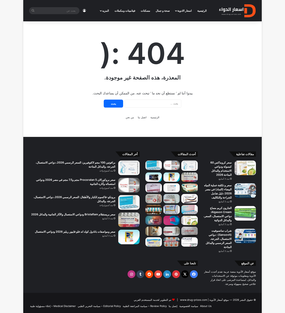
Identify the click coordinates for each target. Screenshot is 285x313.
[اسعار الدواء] (237, 10)
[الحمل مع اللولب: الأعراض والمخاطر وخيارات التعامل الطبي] (171, 220)
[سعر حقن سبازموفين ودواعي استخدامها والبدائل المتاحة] (153, 231)
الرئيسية (202, 10)
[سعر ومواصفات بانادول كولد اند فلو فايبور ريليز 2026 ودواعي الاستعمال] (171, 177)
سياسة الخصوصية (188, 306)
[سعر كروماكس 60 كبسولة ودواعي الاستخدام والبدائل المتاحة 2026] (245, 168)
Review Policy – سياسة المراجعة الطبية (145, 306)
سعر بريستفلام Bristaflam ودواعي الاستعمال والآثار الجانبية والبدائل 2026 (73, 214)
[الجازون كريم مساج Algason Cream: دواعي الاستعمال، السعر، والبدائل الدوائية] (245, 213)
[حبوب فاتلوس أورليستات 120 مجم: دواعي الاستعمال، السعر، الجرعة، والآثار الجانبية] (171, 209)
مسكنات (145, 10)
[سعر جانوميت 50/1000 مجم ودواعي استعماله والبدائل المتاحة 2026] (171, 231)
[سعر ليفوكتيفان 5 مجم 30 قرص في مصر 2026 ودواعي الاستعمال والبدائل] (189, 231)
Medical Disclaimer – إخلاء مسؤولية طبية (53, 306)
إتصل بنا (173, 306)
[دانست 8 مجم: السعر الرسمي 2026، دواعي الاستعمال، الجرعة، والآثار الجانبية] (153, 242)
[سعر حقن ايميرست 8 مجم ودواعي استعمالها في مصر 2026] (189, 242)
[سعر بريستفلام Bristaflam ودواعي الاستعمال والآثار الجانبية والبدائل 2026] (189, 177)
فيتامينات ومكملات (125, 10)
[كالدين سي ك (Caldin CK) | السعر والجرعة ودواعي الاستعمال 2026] (189, 209)
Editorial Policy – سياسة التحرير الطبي (99, 306)
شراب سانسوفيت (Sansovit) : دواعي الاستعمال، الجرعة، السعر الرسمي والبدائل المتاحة (219, 239)
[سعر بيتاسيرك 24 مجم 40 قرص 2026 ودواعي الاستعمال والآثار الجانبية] (171, 188)
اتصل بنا (142, 117)
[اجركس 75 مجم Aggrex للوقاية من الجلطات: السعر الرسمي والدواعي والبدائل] (153, 198)
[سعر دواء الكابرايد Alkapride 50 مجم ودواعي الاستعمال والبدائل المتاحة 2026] (153, 220)
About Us (206, 306)
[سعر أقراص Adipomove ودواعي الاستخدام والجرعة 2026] (153, 209)
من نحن (130, 117)
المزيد (105, 10)
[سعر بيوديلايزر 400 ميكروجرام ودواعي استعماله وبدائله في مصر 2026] (153, 188)
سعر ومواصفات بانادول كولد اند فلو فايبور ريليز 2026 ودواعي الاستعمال (75, 231)
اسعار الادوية (184, 10)
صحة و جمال (163, 10)
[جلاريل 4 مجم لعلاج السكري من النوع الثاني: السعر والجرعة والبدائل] (171, 198)
